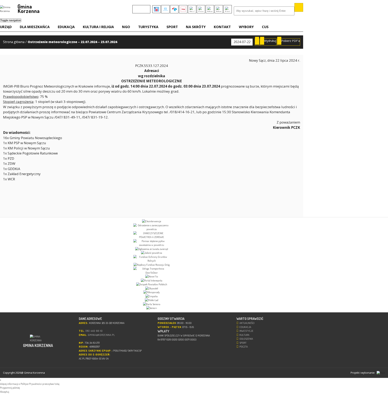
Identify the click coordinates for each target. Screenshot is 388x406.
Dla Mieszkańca (35, 26)
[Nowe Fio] (151, 277)
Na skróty (196, 26)
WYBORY (246, 26)
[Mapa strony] (219, 9)
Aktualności (246, 323)
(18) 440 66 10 (94, 330)
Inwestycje (246, 330)
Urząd (6, 26)
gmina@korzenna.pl (101, 334)
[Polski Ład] (151, 300)
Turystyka (148, 26)
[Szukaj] (298, 7)
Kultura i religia (98, 26)
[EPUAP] (174, 9)
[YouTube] (192, 9)
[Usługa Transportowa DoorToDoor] (151, 271)
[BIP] (183, 9)
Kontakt (222, 26)
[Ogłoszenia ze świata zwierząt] (151, 249)
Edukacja (66, 26)
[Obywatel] (151, 289)
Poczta (243, 346)
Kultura (244, 334)
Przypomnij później (10, 387)
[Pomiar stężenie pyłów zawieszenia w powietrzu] (151, 243)
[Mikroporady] (151, 292)
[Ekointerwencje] (151, 221)
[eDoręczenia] (165, 9)
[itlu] (381, 373)
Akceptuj (4, 391)
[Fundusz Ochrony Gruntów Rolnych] (151, 259)
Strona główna (13, 42)
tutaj (57, 383)
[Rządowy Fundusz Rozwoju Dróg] (151, 265)
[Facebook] (201, 9)
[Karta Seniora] (151, 304)
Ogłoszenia (246, 338)
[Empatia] (151, 296)
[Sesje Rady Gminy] (228, 9)
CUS (265, 26)
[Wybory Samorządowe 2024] (156, 9)
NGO (126, 26)
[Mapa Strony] (210, 9)
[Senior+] (151, 308)
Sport (172, 26)
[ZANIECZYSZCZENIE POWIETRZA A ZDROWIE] (151, 235)
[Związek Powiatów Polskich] (151, 284)
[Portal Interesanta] (151, 281)
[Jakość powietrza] (151, 253)
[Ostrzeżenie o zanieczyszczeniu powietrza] (151, 227)
